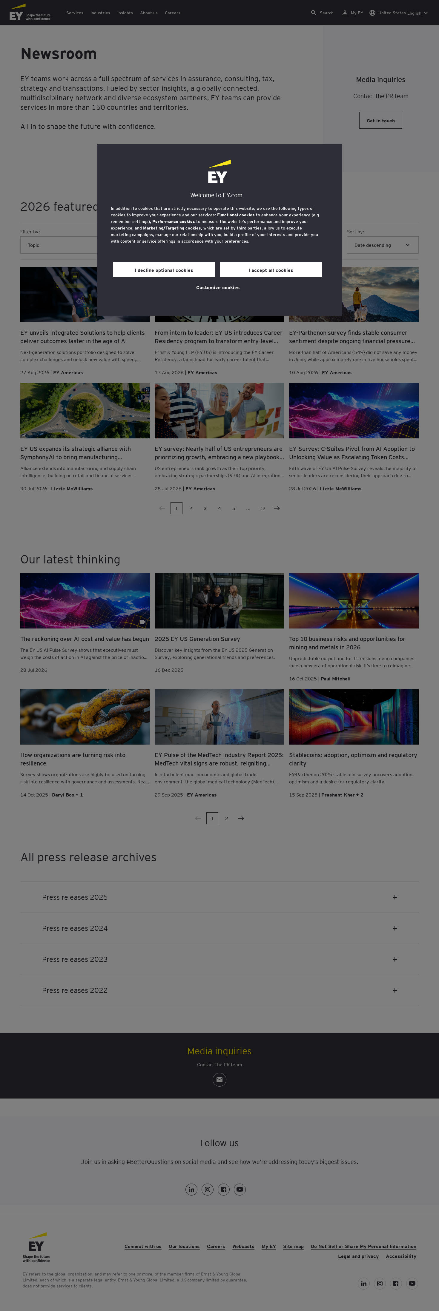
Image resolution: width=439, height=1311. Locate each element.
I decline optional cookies (164, 269)
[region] (219, 230)
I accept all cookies (270, 269)
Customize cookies (218, 287)
